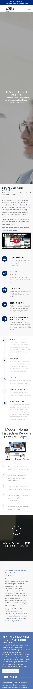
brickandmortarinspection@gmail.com (17, 3)
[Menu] (28, 8)
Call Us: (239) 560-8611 (16, 1)
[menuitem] (28, 8)
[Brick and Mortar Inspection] (13, 8)
